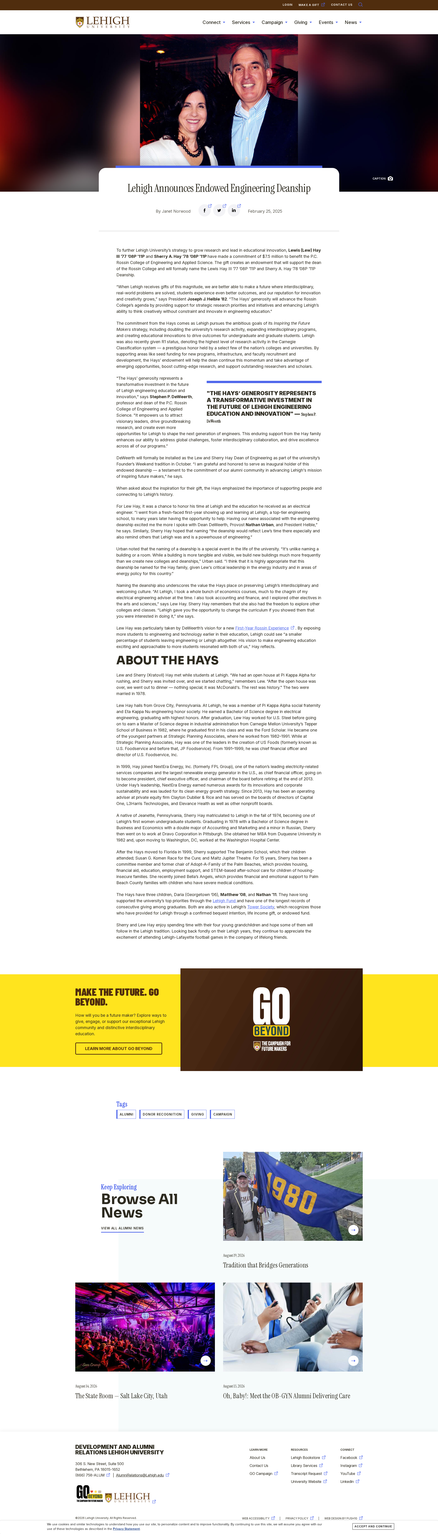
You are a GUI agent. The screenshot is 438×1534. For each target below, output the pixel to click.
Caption (379, 178)
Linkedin (347, 1481)
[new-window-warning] (204, 211)
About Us (257, 1457)
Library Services (304, 1465)
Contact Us (259, 1465)
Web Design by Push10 (340, 1518)
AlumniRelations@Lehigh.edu (140, 1475)
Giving (300, 22)
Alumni (126, 1114)
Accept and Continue (373, 1526)
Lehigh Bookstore (305, 1457)
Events (326, 22)
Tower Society (260, 906)
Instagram (348, 1465)
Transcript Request (306, 1473)
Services (241, 22)
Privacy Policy (297, 1518)
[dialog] (219, 1527)
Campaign (272, 22)
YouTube (347, 1473)
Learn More (259, 1449)
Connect (212, 22)
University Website (306, 1481)
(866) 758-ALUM (89, 1475)
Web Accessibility (255, 1518)
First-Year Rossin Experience (262, 628)
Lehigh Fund (225, 900)
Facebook (348, 1457)
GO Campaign (261, 1473)
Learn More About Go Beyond (118, 1048)
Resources (299, 1449)
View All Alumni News (122, 1228)
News (351, 22)
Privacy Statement (126, 1529)
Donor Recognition (162, 1114)
